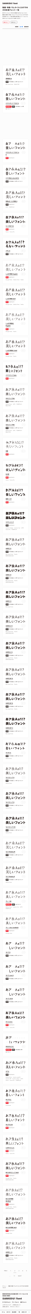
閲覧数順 (26, 27)
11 (14, 1276)
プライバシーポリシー (15, 1307)
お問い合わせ (5, 1307)
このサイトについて (6, 1305)
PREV (5, 1271)
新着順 (16, 27)
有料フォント (23, 1302)
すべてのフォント (6, 1302)
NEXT (20, 1276)
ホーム (3, 1312)
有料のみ (13, 22)
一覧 (19, 1312)
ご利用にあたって (16, 1305)
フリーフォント (15, 1302)
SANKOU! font (10, 3)
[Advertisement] (15, 46)
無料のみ (6, 22)
